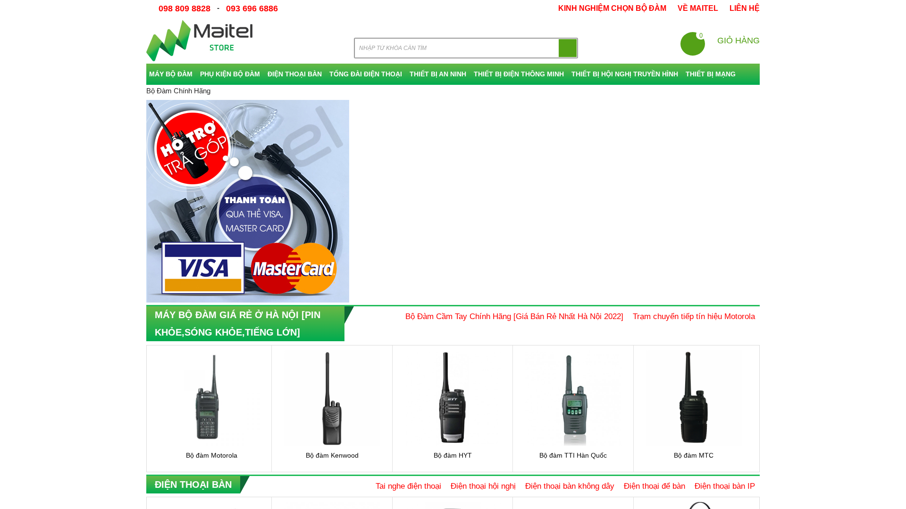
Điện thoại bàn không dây (569, 486)
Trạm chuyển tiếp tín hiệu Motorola (694, 316)
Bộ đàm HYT (453, 455)
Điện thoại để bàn (654, 486)
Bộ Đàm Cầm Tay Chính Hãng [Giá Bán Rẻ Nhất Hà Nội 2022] (514, 316)
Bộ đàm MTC (693, 455)
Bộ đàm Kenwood (332, 455)
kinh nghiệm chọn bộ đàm (612, 8)
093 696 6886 (252, 8)
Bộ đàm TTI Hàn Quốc (573, 455)
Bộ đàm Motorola (211, 455)
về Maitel (698, 8)
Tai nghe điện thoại (408, 486)
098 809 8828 (185, 8)
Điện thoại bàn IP (725, 486)
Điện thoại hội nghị (483, 486)
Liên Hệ (745, 8)
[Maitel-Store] (199, 40)
